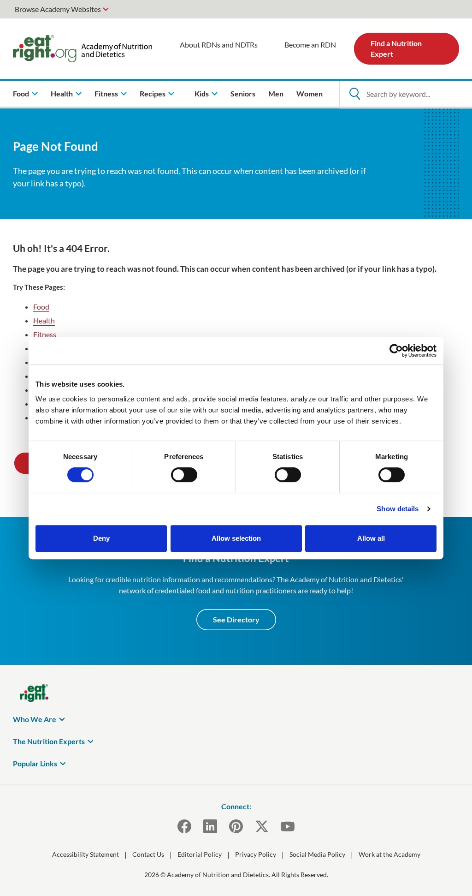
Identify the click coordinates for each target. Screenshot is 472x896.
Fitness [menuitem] (106, 93)
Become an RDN (310, 44)
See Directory (236, 619)
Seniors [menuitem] (242, 93)
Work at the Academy (389, 854)
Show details (398, 509)
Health (44, 320)
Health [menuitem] (62, 93)
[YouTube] (287, 826)
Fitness (44, 334)
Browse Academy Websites (58, 9)
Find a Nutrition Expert (396, 48)
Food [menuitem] (21, 93)
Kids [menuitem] (202, 93)
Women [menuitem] (309, 93)
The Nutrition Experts (49, 741)
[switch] (184, 474)
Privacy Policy (255, 854)
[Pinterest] (236, 826)
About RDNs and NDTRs (219, 44)
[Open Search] (354, 93)
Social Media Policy (317, 854)
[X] (262, 826)
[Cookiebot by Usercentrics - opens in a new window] (396, 351)
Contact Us (148, 854)
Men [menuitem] (275, 93)
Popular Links (35, 763)
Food (41, 306)
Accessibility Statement (85, 854)
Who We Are (34, 719)
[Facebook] (184, 826)
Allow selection (236, 538)
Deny (101, 538)
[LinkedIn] (210, 826)
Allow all (371, 538)
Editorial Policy (199, 854)
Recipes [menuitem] (152, 93)
